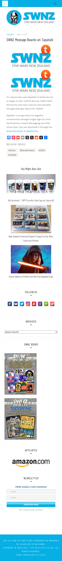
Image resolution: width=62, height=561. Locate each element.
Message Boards (27, 150)
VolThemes (40, 555)
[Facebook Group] (16, 304)
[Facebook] (9, 304)
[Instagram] (28, 304)
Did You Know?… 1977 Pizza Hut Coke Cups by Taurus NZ (31, 200)
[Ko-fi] (52, 304)
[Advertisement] (31, 524)
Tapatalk (13, 155)
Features (10, 34)
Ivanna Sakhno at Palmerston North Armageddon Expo (31, 276)
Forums (13, 150)
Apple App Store (14, 131)
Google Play (32, 131)
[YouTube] (34, 304)
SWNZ (42, 150)
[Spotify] (46, 304)
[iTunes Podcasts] (40, 304)
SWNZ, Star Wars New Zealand (38, 548)
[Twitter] (22, 304)
